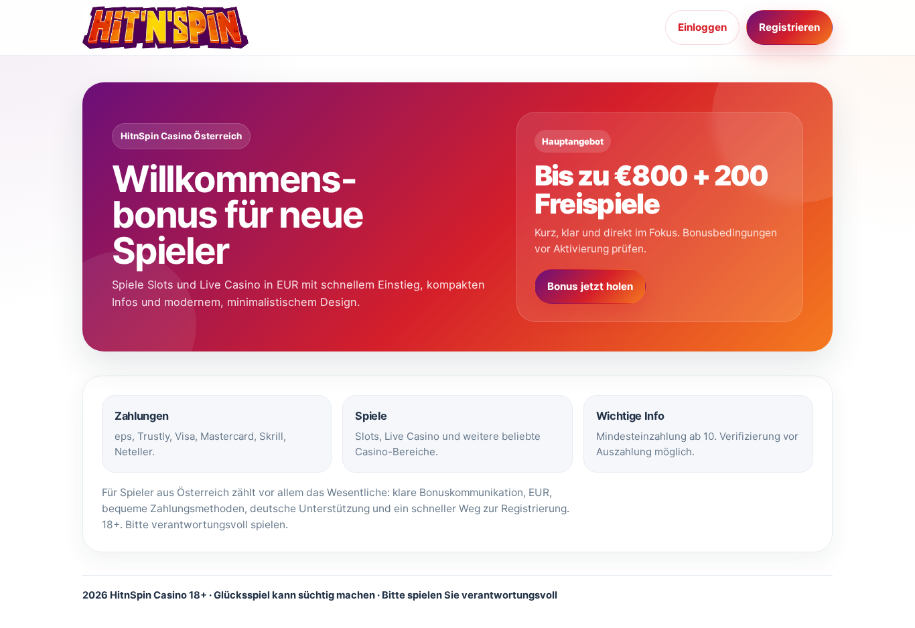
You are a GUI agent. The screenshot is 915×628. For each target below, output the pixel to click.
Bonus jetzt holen (590, 286)
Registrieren (789, 27)
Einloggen (702, 27)
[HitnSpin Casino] (169, 27)
